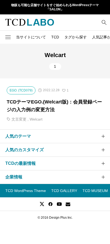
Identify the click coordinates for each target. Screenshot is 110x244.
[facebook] (50, 204)
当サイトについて (31, 37)
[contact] (68, 204)
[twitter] (42, 204)
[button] (8, 37)
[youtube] (59, 204)
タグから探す (75, 37)
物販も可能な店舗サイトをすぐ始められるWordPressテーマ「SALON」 (55, 7)
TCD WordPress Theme (25, 191)
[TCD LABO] (29, 22)
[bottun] (104, 22)
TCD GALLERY (64, 191)
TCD (55, 37)
